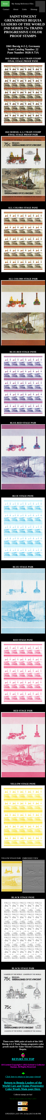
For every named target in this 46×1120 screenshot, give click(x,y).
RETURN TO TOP (23, 1058)
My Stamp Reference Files (22, 4)
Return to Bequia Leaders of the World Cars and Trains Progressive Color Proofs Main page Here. (23, 1085)
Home (5, 4)
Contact (6, 9)
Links (24, 9)
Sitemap (34, 9)
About (15, 9)
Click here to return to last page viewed (23, 1076)
